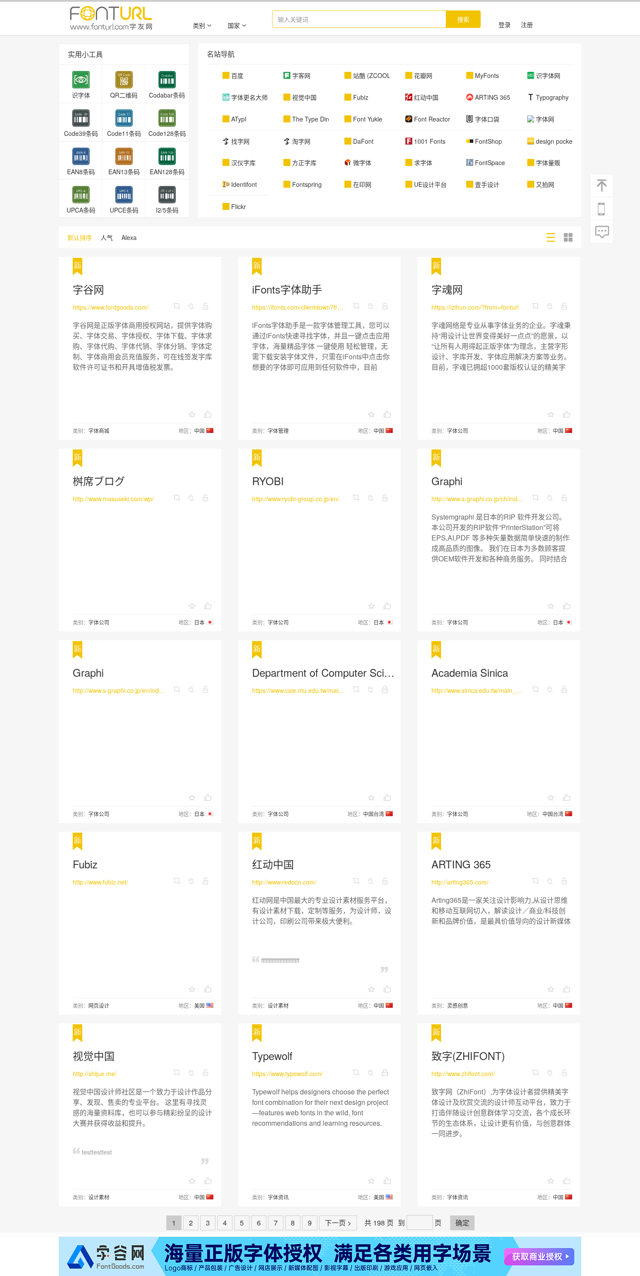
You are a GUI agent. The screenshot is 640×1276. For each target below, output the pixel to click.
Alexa (129, 237)
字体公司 (457, 430)
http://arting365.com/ (459, 882)
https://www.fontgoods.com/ (110, 307)
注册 (527, 24)
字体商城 (98, 430)
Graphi (446, 480)
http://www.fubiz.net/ (100, 882)
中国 (199, 430)
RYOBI (268, 480)
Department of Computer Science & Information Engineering (390, 672)
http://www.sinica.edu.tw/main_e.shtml (478, 690)
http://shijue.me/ (95, 1073)
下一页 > (338, 1223)
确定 (462, 1223)
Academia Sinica (469, 672)
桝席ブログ (99, 480)
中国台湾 (373, 813)
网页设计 (98, 1005)
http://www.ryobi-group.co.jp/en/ (295, 498)
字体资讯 (278, 1197)
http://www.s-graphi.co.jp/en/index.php (119, 690)
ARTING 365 (461, 863)
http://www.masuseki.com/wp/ (113, 498)
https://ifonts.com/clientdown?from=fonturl (298, 307)
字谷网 (88, 289)
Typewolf (272, 1055)
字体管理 (278, 430)
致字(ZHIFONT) (468, 1055)
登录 (505, 24)
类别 (199, 25)
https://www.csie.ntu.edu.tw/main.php (298, 690)
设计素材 (278, 1005)
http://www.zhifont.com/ (463, 1073)
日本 (199, 622)
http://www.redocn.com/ (284, 882)
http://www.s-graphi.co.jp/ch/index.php (478, 498)
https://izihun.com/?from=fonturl (475, 307)
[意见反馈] (602, 232)
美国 (199, 1005)
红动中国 (273, 863)
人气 (107, 237)
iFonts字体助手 (287, 289)
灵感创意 (457, 1005)
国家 (234, 25)
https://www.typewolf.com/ (287, 1073)
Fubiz (85, 863)
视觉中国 (94, 1055)
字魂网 (447, 289)
